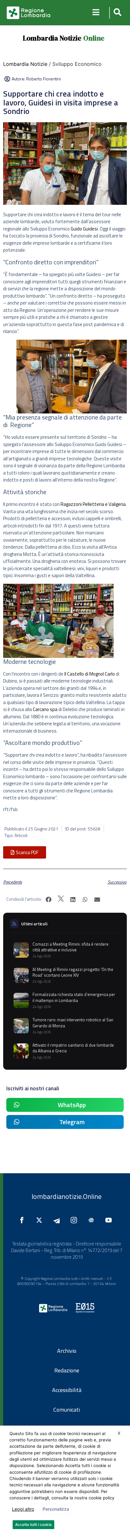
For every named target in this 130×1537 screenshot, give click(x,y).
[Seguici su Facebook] (23, 1220)
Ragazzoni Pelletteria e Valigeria (93, 504)
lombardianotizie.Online (67, 1196)
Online (93, 38)
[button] (116, 13)
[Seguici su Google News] (93, 1220)
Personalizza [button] (56, 1509)
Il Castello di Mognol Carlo (89, 673)
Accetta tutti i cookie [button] (33, 1524)
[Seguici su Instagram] (75, 1220)
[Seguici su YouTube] (110, 1220)
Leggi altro (23, 1509)
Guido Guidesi (84, 228)
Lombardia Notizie (52, 38)
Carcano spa (45, 709)
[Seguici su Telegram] (58, 1220)
